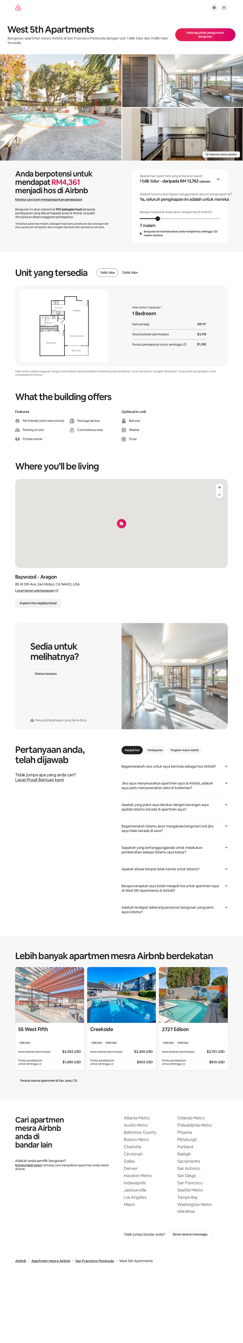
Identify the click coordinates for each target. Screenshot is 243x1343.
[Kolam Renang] (61, 107)
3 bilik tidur (130, 273)
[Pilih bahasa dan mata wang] (214, 7)
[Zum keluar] (219, 495)
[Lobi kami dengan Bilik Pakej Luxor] (182, 80)
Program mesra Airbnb (185, 750)
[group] (180, 206)
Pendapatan (155, 750)
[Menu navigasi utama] (224, 7)
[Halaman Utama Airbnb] (18, 7)
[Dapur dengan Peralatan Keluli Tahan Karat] (182, 134)
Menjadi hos (132, 750)
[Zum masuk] (219, 487)
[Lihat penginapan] (49, 1018)
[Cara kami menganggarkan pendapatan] (185, 344)
